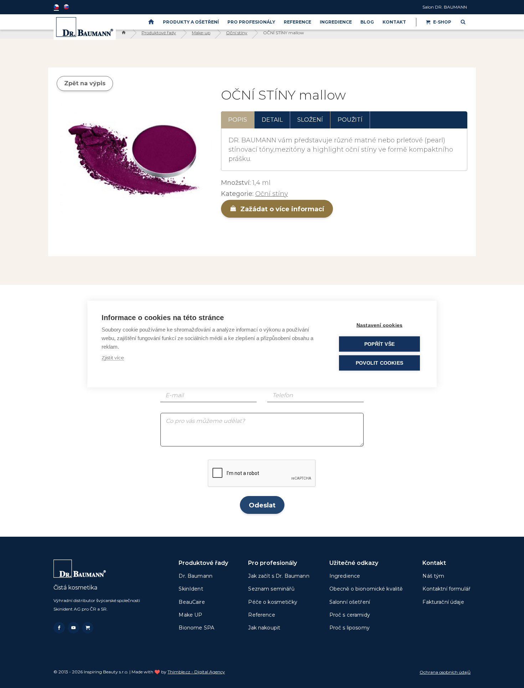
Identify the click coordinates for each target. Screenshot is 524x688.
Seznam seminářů (271, 589)
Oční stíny (236, 32)
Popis (237, 119)
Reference (297, 22)
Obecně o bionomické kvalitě (366, 589)
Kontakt (394, 22)
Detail (272, 119)
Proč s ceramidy (349, 615)
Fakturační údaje (443, 602)
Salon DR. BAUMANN (444, 7)
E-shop (442, 22)
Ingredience (336, 22)
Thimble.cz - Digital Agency (196, 671)
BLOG (367, 22)
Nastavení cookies (379, 325)
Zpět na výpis (85, 83)
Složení (310, 119)
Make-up (201, 32)
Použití (350, 119)
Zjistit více (113, 357)
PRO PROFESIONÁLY (251, 22)
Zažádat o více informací (281, 209)
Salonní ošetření (349, 602)
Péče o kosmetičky (272, 602)
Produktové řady (159, 32)
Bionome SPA (196, 627)
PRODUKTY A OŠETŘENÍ (191, 22)
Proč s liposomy (349, 627)
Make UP (190, 615)
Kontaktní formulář (446, 589)
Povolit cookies (379, 363)
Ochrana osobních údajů (445, 672)
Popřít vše (379, 344)
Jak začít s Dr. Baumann (278, 576)
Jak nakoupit (264, 627)
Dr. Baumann (195, 576)
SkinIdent (191, 589)
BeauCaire (192, 602)
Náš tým (433, 576)
